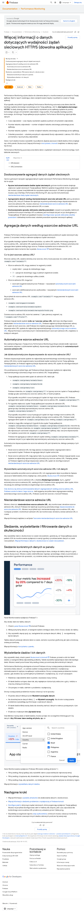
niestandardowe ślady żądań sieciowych (23, 195)
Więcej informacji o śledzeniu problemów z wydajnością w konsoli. (36, 802)
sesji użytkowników (40, 814)
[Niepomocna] (78, 32)
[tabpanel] (42, 165)
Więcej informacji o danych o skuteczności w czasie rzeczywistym (39, 541)
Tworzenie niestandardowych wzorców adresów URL (53, 518)
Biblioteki (5, 862)
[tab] (7, 157)
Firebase (6, 32)
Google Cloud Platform (9, 892)
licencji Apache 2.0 (21, 836)
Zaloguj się (78, 2)
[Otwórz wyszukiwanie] (51, 2)
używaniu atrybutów (30, 798)
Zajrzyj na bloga (35, 855)
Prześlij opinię (72, 37)
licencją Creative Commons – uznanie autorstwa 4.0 (54, 834)
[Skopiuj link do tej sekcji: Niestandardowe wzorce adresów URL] (53, 500)
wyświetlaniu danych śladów (29, 784)
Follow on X (33, 862)
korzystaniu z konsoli (49, 143)
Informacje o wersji (63, 862)
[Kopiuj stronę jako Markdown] (13, 52)
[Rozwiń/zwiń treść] (17, 58)
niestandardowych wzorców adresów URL (20, 366)
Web (29, 87)
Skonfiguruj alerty (14, 805)
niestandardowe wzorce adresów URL (54, 204)
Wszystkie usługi (7, 895)
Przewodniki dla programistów (12, 852)
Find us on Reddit (35, 858)
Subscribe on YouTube (37, 865)
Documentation (10, 9)
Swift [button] (7, 158)
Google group (61, 859)
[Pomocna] (75, 32)
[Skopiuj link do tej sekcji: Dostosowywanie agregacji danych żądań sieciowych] (72, 174)
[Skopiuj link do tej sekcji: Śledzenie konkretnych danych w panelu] (56, 547)
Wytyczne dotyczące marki (66, 865)
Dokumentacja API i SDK (10, 856)
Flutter (39, 87)
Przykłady (5, 859)
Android (20, 87)
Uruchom (45, 32)
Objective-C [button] (17, 158)
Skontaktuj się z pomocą (65, 852)
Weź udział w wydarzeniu (38, 868)
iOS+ (10, 87)
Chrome (5, 885)
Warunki (5, 903)
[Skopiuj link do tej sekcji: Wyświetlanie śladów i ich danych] (47, 653)
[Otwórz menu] (3, 2)
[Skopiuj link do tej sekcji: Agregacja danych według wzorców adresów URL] (6, 229)
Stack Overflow (62, 856)
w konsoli (38, 657)
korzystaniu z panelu (26, 647)
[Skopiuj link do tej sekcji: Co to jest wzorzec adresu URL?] (37, 255)
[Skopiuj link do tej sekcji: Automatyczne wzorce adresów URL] (51, 339)
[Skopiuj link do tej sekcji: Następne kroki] (29, 792)
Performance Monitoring (33, 9)
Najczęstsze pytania (63, 869)
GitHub (4, 865)
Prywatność (13, 903)
